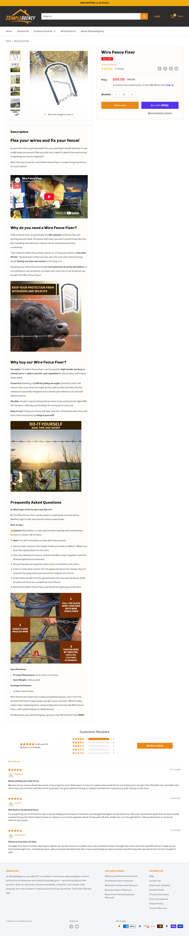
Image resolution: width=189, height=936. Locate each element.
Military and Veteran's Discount (121, 876)
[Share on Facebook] (160, 68)
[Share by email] (176, 68)
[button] (78, 739)
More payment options (160, 113)
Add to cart (120, 105)
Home (9, 31)
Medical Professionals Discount (121, 885)
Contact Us (23, 31)
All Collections (68, 31)
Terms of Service (158, 908)
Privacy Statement (159, 894)
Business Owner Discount (118, 890)
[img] (15, 770)
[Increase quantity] (132, 94)
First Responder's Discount (119, 880)
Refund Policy (156, 903)
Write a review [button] (155, 745)
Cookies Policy (156, 890)
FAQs (151, 876)
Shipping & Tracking (159, 885)
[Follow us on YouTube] (77, 927)
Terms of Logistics (158, 899)
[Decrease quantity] (116, 94)
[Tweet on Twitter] (171, 68)
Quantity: (106, 94)
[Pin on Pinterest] (165, 68)
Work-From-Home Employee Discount (120, 896)
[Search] (144, 16)
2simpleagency (109, 64)
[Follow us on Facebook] (71, 927)
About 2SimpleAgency (92, 31)
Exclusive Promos (43, 31)
